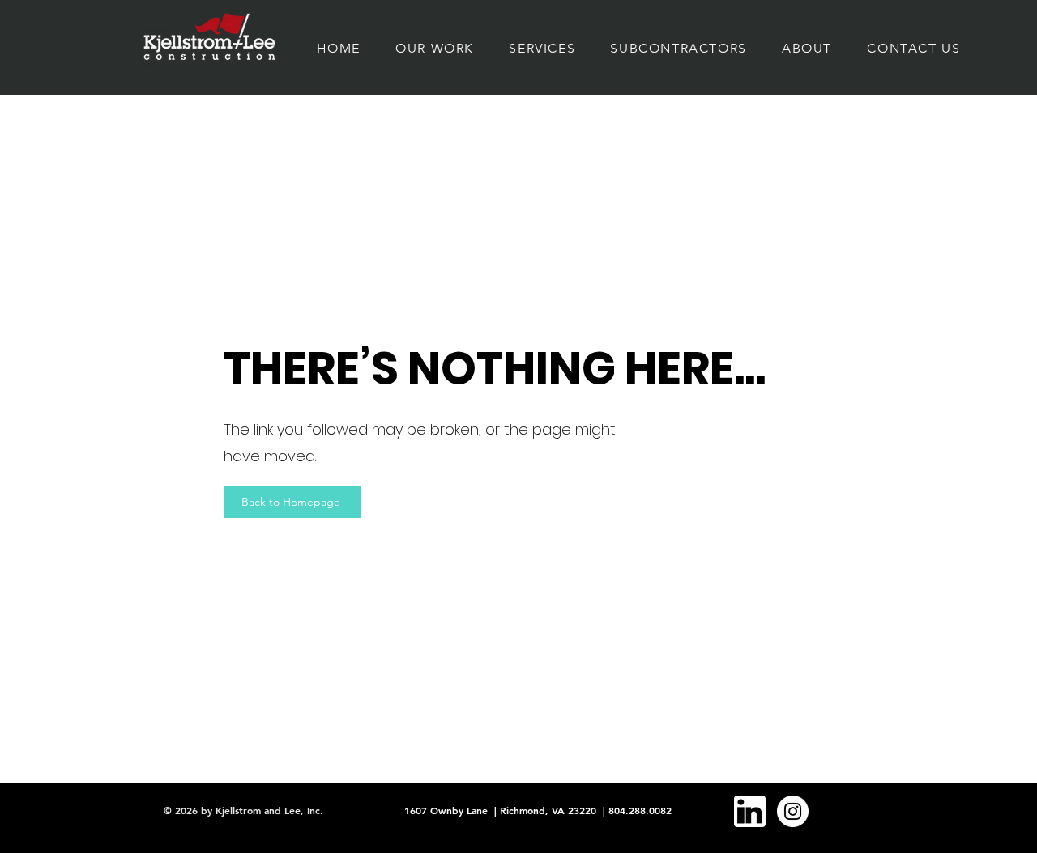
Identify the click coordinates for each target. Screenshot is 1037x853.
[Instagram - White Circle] (793, 811)
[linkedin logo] (750, 811)
